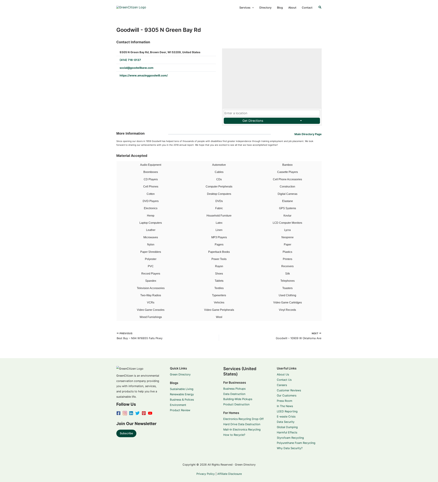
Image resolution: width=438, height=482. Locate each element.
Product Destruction (236, 404)
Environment (178, 405)
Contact (307, 7)
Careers (282, 385)
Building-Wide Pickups (237, 399)
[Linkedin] (131, 413)
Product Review (180, 410)
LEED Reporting (287, 411)
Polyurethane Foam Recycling (296, 443)
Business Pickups (234, 388)
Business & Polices (182, 399)
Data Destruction (234, 394)
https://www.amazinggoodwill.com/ (144, 75)
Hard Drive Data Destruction (241, 424)
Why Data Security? (289, 448)
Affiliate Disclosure (229, 474)
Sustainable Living (181, 389)
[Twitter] (137, 413)
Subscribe (126, 433)
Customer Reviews (289, 390)
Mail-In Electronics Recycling (242, 429)
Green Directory (180, 374)
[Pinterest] (144, 413)
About (292, 7)
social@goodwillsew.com (136, 67)
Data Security (285, 422)
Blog (280, 7)
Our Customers (286, 395)
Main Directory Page (308, 134)
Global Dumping (287, 427)
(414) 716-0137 (130, 60)
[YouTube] (150, 413)
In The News (285, 406)
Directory (265, 7)
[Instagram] (125, 413)
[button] (252, 7)
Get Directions (252, 120)
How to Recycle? (234, 435)
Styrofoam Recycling (290, 437)
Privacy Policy (205, 474)
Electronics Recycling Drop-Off (243, 419)
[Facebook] (118, 413)
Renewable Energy (182, 394)
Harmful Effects (287, 432)
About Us (283, 374)
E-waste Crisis (286, 416)
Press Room (284, 400)
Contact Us (284, 379)
